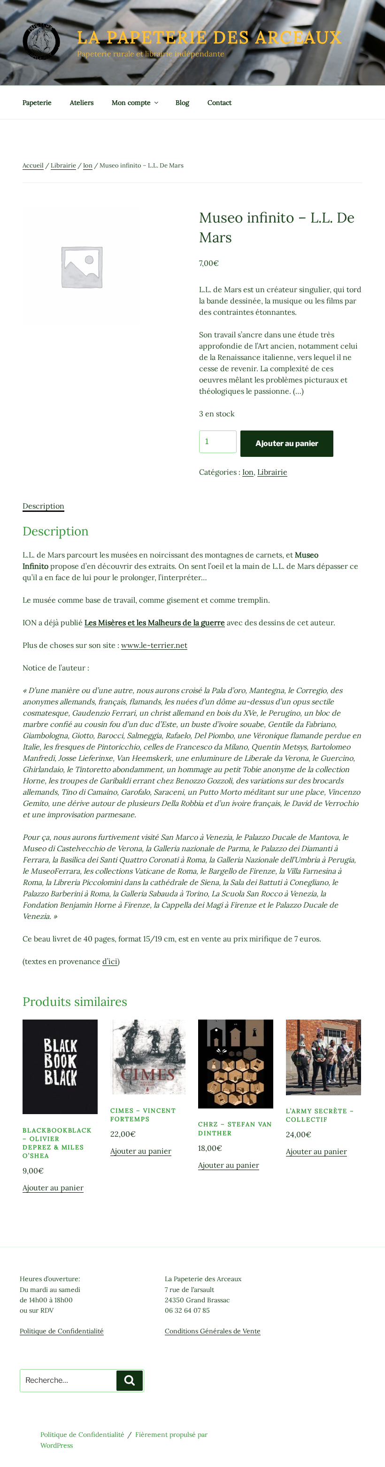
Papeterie (37, 102)
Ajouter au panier (286, 443)
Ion (87, 165)
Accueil (33, 165)
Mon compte (131, 102)
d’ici (109, 961)
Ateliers (81, 102)
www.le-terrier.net (154, 645)
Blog (182, 102)
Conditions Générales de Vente (213, 1331)
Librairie (63, 165)
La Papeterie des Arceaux (209, 37)
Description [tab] (43, 505)
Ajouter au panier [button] (53, 1187)
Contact (219, 102)
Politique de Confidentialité (62, 1331)
